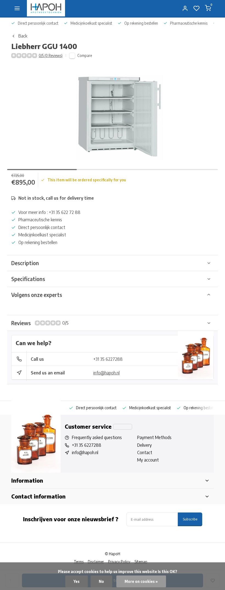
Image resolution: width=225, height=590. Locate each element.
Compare (84, 55)
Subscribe (190, 519)
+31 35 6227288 (108, 359)
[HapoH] (46, 8)
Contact (144, 452)
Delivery (144, 445)
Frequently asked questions (97, 437)
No (101, 581)
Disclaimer (96, 561)
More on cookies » (141, 581)
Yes (77, 581)
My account (148, 460)
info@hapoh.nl (106, 373)
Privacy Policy (119, 561)
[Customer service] (122, 427)
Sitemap (140, 561)
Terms (79, 561)
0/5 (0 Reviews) (51, 55)
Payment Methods (154, 437)
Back (22, 36)
